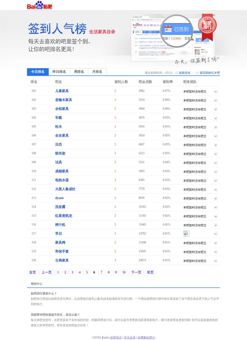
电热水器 (62, 180)
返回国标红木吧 (210, 72)
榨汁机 (60, 225)
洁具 (58, 162)
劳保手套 (62, 251)
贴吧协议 (116, 337)
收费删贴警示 (146, 337)
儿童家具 (62, 91)
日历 (58, 144)
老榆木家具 (63, 100)
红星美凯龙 (63, 216)
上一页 (46, 272)
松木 (58, 126)
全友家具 (62, 135)
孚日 (58, 233)
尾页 (150, 272)
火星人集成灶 (65, 189)
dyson (59, 198)
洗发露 (60, 207)
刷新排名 (185, 72)
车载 (58, 118)
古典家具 (62, 260)
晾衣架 (60, 153)
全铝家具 (62, 109)
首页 (32, 272)
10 (124, 272)
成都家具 (62, 171)
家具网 (60, 242)
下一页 (136, 272)
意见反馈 (130, 337)
